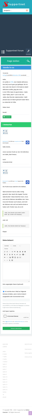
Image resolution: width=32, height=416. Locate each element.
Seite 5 (5, 364)
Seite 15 (5, 389)
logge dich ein (8, 321)
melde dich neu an (19, 321)
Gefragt (4, 75)
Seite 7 (5, 369)
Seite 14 (5, 387)
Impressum (28, 349)
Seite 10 (5, 377)
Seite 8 (5, 372)
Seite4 (5, 361)
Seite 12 (5, 382)
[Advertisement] (16, 32)
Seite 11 (5, 379)
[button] (7, 246)
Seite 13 (5, 384)
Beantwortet (5, 141)
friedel (16, 181)
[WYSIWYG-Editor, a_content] (16, 271)
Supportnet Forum (15, 50)
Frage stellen (13, 61)
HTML (12, 82)
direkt (4, 397)
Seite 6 (5, 367)
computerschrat (18, 141)
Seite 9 (5, 374)
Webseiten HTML (17, 75)
